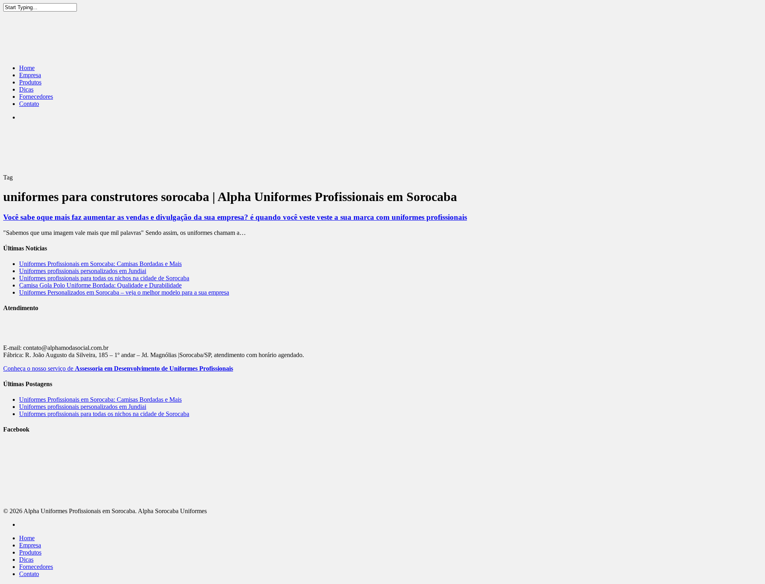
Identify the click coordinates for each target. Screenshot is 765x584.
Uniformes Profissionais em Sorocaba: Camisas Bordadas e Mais (100, 263)
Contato (29, 103)
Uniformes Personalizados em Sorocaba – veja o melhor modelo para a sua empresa (124, 292)
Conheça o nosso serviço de (118, 368)
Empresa (30, 75)
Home (27, 67)
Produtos (30, 82)
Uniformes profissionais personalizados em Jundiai (82, 271)
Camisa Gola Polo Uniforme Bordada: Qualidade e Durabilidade (100, 285)
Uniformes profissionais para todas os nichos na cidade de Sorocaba (104, 278)
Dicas (26, 89)
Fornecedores (36, 96)
